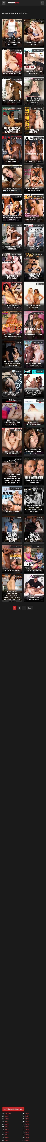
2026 (27, 1113)
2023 (6, 1119)
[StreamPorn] (13, 2)
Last (29, 608)
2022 (27, 1119)
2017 (6, 1127)
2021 (6, 1121)
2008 (27, 1137)
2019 (6, 1124)
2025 (6, 1116)
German (8, 1113)
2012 (27, 1132)
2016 (27, 1127)
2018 (27, 1124)
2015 (6, 1129)
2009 (6, 1137)
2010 (27, 1135)
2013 (6, 1132)
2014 (27, 1129)
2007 (6, 1140)
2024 (27, 1116)
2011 (6, 1135)
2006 (27, 1140)
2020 (27, 1121)
